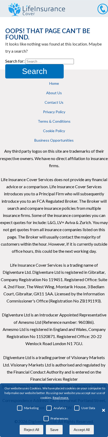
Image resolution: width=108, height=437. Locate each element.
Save (54, 430)
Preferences (59, 418)
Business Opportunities (54, 140)
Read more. (61, 398)
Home (54, 83)
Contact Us (54, 102)
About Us (54, 93)
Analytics (59, 408)
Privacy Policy (54, 112)
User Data (88, 408)
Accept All (82, 430)
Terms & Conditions (54, 121)
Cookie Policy (54, 130)
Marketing (31, 408)
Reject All (31, 430)
